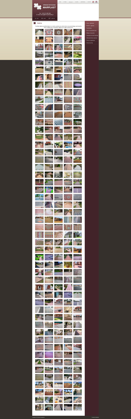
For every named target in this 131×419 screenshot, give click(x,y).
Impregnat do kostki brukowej (92, 35)
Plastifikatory (89, 28)
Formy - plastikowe (90, 23)
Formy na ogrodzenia (90, 40)
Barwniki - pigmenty (90, 25)
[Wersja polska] (93, 3)
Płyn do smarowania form (91, 30)
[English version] (96, 3)
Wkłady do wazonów (90, 33)
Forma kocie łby (89, 42)
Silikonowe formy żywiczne (91, 37)
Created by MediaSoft (95, 417)
